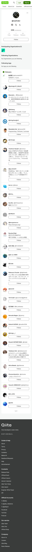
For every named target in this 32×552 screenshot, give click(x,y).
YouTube (3, 512)
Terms (3, 446)
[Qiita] (4, 2)
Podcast (3, 515)
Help (2, 461)
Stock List (11, 6)
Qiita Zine (4, 526)
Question (19, 6)
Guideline (4, 452)
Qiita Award (4, 487)
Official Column (5, 478)
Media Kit (4, 455)
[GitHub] (12, 25)
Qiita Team (4, 523)
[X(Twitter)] (16, 25)
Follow (16, 39)
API (2, 493)
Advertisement (5, 464)
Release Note (5, 472)
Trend (4, 6)
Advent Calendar (6, 481)
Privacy (3, 449)
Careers (3, 540)
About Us (4, 537)
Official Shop (5, 529)
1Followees (15, 34)
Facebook (4, 509)
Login (19, 2)
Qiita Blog (4, 543)
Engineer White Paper (7, 490)
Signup (27, 2)
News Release (5, 546)
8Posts (9, 34)
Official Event (5, 475)
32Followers (22, 34)
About (3, 443)
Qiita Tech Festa (6, 484)
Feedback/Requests (7, 458)
